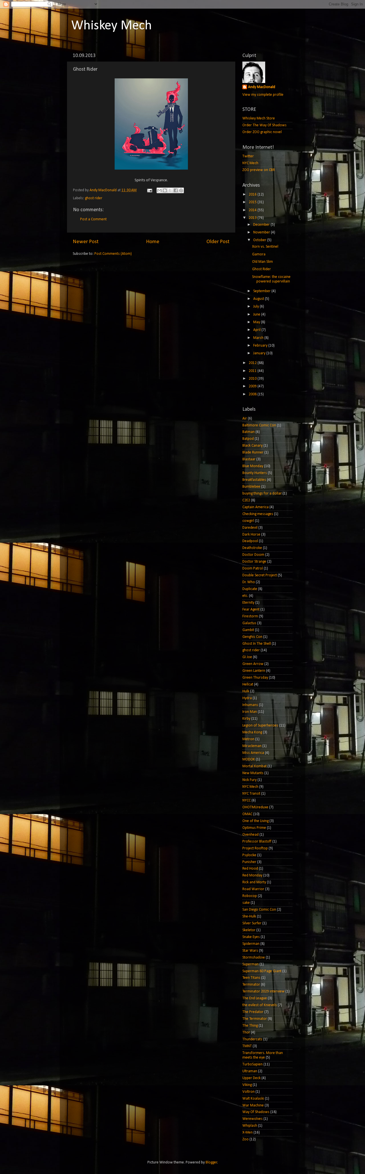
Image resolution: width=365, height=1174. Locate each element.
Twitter (248, 156)
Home (152, 242)
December (262, 225)
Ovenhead (250, 835)
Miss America (253, 753)
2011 (253, 371)
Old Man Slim (262, 262)
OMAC (247, 814)
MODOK (248, 759)
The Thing (250, 1025)
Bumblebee (251, 487)
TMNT (247, 1046)
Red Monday (252, 875)
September (262, 291)
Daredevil (249, 528)
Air (244, 418)
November (262, 232)
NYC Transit (251, 793)
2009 (253, 386)
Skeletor (249, 930)
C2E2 (246, 500)
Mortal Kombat (254, 766)
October (260, 240)
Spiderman (250, 944)
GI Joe (247, 657)
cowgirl (248, 521)
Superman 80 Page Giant (261, 971)
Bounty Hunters (254, 473)
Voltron (248, 1092)
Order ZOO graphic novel (262, 132)
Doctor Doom (253, 555)
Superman (250, 964)
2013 (253, 218)
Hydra (247, 698)
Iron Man (249, 712)
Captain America (255, 507)
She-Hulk (249, 916)
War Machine (253, 1105)
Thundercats (252, 1039)
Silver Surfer (251, 923)
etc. (245, 596)
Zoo (245, 1139)
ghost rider (93, 198)
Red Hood (250, 868)
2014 (253, 210)
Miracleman (251, 746)
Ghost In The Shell (256, 644)
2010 (253, 379)
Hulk (245, 691)
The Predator (252, 1012)
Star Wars (250, 951)
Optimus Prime (254, 828)
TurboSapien (252, 1064)
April (257, 330)
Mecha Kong (252, 732)
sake (246, 903)
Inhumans (250, 705)
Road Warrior (253, 889)
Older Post (218, 242)
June (257, 314)
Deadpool (250, 541)
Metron (248, 739)
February (260, 345)
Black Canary (252, 445)
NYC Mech (250, 163)
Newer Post (86, 242)
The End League (254, 998)
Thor (246, 1032)
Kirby (246, 719)
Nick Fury (249, 780)
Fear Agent (250, 609)
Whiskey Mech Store (258, 118)
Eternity (248, 603)
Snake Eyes (251, 937)
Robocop (249, 896)
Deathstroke (252, 548)
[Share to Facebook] (176, 190)
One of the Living (255, 821)
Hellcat (247, 684)
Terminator (251, 984)
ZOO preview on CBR (258, 170)
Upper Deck (251, 1078)
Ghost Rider (261, 269)
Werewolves (252, 1119)
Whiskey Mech (111, 26)
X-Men (247, 1132)
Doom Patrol (252, 568)
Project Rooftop (255, 848)
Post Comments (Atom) (113, 254)
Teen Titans (251, 978)
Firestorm (250, 616)
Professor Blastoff (256, 841)
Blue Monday (252, 466)
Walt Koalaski (253, 1098)
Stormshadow (253, 957)
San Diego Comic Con (259, 909)
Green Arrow (252, 664)
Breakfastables (254, 480)
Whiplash (249, 1126)
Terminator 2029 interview (263, 991)
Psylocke (249, 855)
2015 (253, 202)
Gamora (258, 254)
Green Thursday (255, 677)
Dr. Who (248, 582)
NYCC (246, 800)
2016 (253, 194)
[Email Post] (149, 190)
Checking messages (257, 514)
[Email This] (159, 190)
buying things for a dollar (262, 493)
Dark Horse (251, 534)
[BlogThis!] (165, 190)
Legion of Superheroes (260, 725)
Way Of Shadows (255, 1112)
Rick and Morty (254, 882)
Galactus (249, 623)
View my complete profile (262, 95)
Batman (248, 432)
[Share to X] (170, 190)
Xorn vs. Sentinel (265, 247)
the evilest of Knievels (259, 1005)
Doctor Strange (254, 561)
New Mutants (252, 773)
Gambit (248, 630)
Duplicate (249, 589)
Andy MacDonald (261, 87)
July (256, 306)
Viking (247, 1085)
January (259, 353)
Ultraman (249, 1071)
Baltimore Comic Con (259, 425)
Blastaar (249, 459)
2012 (253, 363)
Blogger (211, 1162)
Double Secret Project (259, 575)
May (257, 322)
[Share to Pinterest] (181, 190)
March (258, 338)
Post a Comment (93, 219)
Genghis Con (252, 637)
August (259, 299)
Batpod (248, 439)
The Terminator (254, 1019)
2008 (253, 394)
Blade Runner (252, 452)
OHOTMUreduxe (255, 807)
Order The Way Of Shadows (264, 125)
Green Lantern (253, 671)
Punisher (249, 862)
